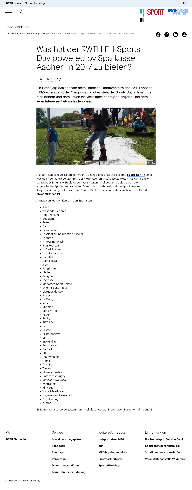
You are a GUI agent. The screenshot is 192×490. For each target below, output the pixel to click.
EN (185, 3)
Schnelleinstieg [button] (35, 3)
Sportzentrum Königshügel (162, 445)
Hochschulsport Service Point (164, 439)
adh (101, 445)
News (42, 33)
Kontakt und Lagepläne (66, 439)
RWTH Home (13, 3)
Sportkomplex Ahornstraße (162, 452)
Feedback (58, 445)
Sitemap (57, 452)
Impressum (59, 459)
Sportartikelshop (109, 465)
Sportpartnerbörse (111, 459)
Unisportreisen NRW (111, 439)
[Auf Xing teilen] (166, 34)
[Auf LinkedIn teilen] (175, 34)
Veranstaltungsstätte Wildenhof (165, 459)
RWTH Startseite (15, 439)
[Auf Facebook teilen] (158, 34)
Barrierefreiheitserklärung (69, 472)
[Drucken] (184, 34)
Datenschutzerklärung (66, 465)
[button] (8, 11)
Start (7, 33)
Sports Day (134, 174)
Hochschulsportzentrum (25, 33)
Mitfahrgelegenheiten (113, 452)
